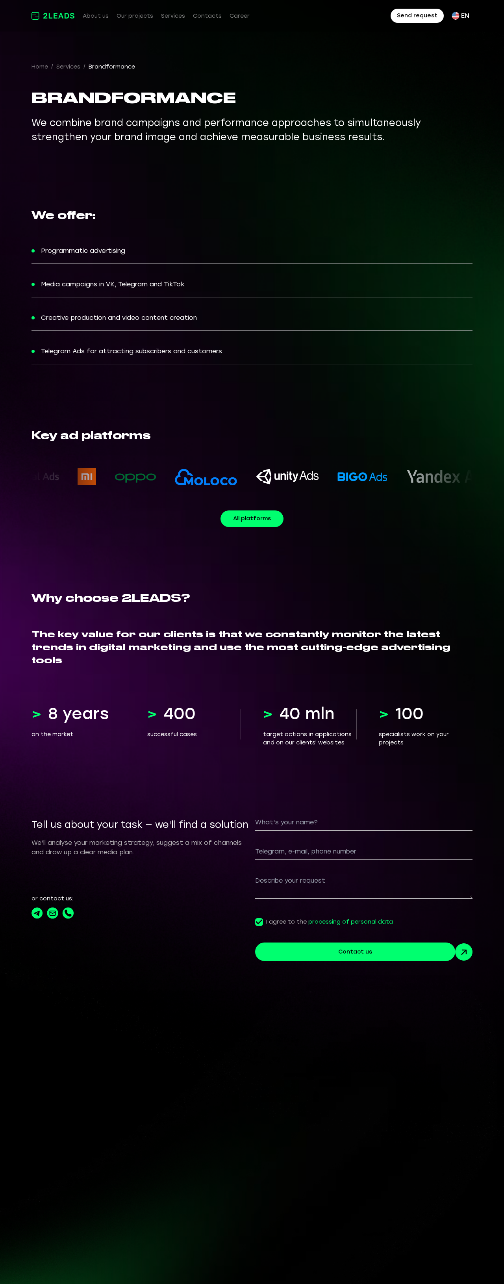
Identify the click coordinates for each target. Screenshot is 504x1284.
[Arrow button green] (463, 952)
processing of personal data (350, 921)
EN (465, 15)
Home (40, 66)
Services (173, 16)
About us (96, 16)
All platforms (252, 518)
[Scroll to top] (478, 1258)
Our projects (135, 16)
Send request (417, 15)
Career (240, 16)
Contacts (207, 16)
